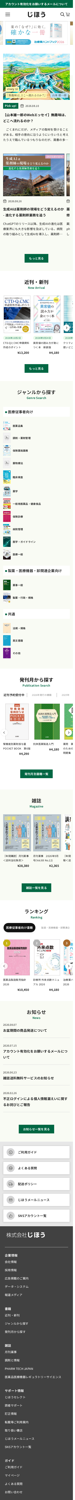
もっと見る (36, 258)
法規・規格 (19, 628)
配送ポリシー (27, 1184)
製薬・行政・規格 (23, 597)
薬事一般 (18, 585)
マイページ (12, 1475)
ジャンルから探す (16, 1323)
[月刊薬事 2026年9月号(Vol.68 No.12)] (47, 833)
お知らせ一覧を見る (36, 1129)
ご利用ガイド (27, 1152)
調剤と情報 (12, 1360)
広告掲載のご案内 (17, 1278)
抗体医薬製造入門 (43, 744)
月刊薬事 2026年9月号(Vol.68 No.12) (46, 858)
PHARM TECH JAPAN (19, 1369)
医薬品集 (18, 425)
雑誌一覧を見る (36, 888)
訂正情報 (11, 1413)
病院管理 (18, 529)
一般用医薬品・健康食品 (27, 503)
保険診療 (18, 516)
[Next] (66, 328)
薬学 (15, 491)
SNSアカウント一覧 (32, 1215)
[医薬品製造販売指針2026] (17, 957)
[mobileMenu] (7, 14)
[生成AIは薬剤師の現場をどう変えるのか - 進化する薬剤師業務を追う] (33, 175)
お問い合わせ (14, 1492)
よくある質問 (27, 1168)
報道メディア (13, 1295)
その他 (16, 653)
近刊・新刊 (12, 1315)
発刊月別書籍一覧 (36, 774)
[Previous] (6, 328)
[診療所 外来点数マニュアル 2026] (47, 957)
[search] (62, 14)
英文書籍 (18, 640)
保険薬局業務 (20, 450)
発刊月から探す (15, 1332)
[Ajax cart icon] (68, 14)
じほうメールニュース (34, 1200)
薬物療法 (18, 463)
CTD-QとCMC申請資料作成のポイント (16, 345)
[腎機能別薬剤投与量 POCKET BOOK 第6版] (17, 722)
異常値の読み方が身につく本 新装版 (46, 345)
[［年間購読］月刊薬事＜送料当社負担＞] (17, 833)
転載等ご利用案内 (17, 1422)
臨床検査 (18, 477)
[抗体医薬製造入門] (47, 722)
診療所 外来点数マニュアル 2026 (46, 982)
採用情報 (11, 1270)
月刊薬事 (11, 1352)
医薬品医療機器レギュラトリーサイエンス (33, 1377)
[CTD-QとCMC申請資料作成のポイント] (17, 314)
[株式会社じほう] (36, 14)
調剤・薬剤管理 (22, 438)
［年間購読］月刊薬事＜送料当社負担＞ (16, 858)
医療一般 (18, 554)
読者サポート (14, 1405)
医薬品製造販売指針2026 (14, 982)
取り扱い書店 (14, 1430)
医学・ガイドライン (24, 541)
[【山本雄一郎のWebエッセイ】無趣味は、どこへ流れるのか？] (36, 77)
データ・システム (17, 1286)
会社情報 (11, 1262)
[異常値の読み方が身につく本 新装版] (47, 314)
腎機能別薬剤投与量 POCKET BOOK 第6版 (16, 746)
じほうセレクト (15, 1397)
